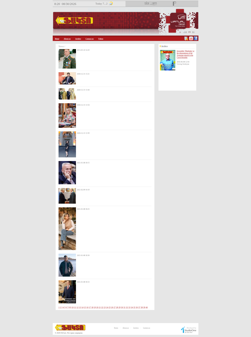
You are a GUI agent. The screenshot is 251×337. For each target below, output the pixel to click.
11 (75, 307)
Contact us (90, 39)
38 (142, 307)
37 (139, 307)
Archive (78, 39)
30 (122, 307)
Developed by (191, 328)
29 (120, 307)
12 (78, 307)
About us (67, 39)
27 (115, 307)
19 (95, 307)
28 (117, 307)
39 (144, 307)
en (189, 32)
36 (137, 307)
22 (102, 307)
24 (107, 307)
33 (129, 307)
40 (147, 307)
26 (112, 307)
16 (87, 307)
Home (57, 39)
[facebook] (195, 40)
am (185, 32)
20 (97, 307)
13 (80, 307)
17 (90, 307)
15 (85, 307)
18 (92, 307)
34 (132, 307)
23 (105, 307)
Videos (100, 39)
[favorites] (186, 40)
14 (82, 307)
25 (110, 307)
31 (124, 307)
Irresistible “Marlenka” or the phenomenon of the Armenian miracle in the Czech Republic (185, 54)
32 (127, 307)
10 (73, 307)
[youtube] (191, 40)
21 (100, 307)
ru (193, 32)
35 (134, 307)
